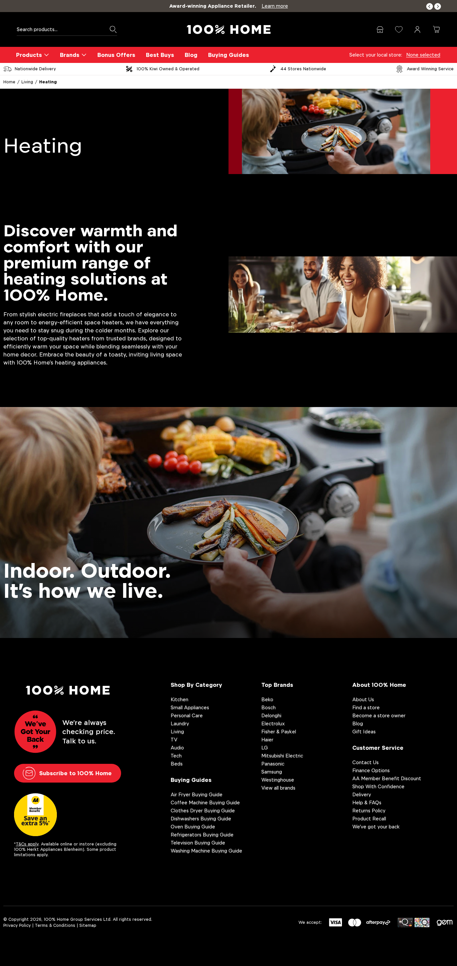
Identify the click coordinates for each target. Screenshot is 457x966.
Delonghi (271, 715)
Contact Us (365, 762)
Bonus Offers (116, 55)
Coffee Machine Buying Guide (205, 802)
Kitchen (179, 699)
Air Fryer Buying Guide (196, 794)
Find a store (366, 707)
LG (264, 747)
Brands (69, 55)
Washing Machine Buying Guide (206, 850)
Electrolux (273, 723)
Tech (176, 755)
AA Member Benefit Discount (386, 778)
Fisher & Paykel (278, 731)
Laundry (180, 723)
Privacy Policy (17, 925)
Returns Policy (368, 810)
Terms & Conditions (55, 925)
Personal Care (187, 715)
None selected (423, 54)
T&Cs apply (27, 844)
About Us (363, 699)
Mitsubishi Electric (282, 755)
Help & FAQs (366, 802)
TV (174, 739)
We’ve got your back (376, 826)
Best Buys (160, 55)
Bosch (268, 707)
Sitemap (87, 925)
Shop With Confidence (378, 786)
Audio (177, 747)
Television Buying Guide (198, 842)
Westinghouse (277, 779)
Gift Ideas (364, 731)
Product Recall (369, 818)
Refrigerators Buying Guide (202, 834)
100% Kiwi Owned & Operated (167, 69)
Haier (267, 739)
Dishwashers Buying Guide (201, 818)
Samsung (271, 771)
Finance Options (371, 770)
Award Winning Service (430, 69)
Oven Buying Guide (193, 826)
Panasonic (272, 763)
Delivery (361, 794)
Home (9, 82)
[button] (429, 6)
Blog (191, 55)
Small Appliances (190, 707)
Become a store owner (378, 715)
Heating (48, 82)
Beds (177, 763)
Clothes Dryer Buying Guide (203, 810)
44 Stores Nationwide (303, 69)
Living (27, 82)
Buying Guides (228, 55)
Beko (267, 699)
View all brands (278, 787)
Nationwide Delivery (35, 69)
